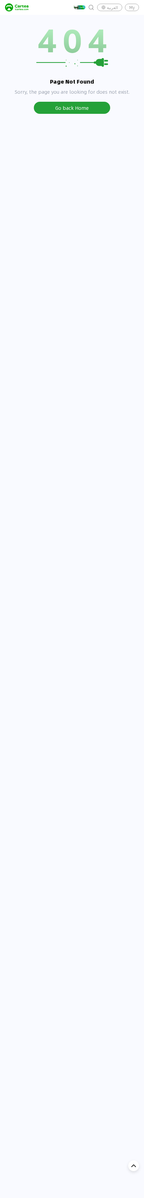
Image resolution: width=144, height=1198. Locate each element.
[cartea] (16, 7)
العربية (112, 7)
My (132, 7)
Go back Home (72, 107)
